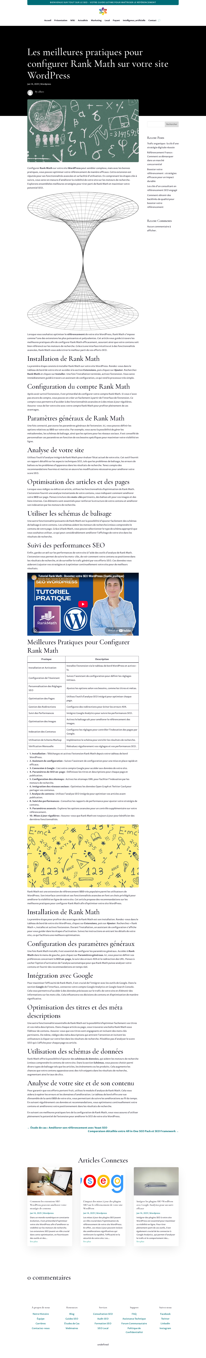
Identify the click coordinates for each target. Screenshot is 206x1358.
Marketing (96, 20)
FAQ (134, 1314)
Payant (116, 20)
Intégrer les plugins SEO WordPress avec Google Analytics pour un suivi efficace (154, 1205)
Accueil (47, 20)
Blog (71, 1314)
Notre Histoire (41, 1314)
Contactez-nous (41, 1328)
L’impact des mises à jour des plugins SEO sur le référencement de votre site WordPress (102, 1205)
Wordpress (45, 84)
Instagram (165, 1328)
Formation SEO (103, 1323)
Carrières (41, 1323)
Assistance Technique (134, 1318)
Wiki (72, 20)
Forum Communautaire (134, 1323)
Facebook (165, 1314)
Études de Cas (71, 1323)
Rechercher (171, 124)
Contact (152, 20)
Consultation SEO (103, 1314)
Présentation (60, 20)
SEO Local (103, 1328)
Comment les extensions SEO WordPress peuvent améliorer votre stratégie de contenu (48, 1205)
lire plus (34, 1241)
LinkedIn (165, 1323)
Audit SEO (103, 1318)
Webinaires (72, 1328)
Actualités (83, 20)
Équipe (40, 1318)
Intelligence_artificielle (134, 20)
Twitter (165, 1318)
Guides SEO (71, 1318)
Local (107, 20)
